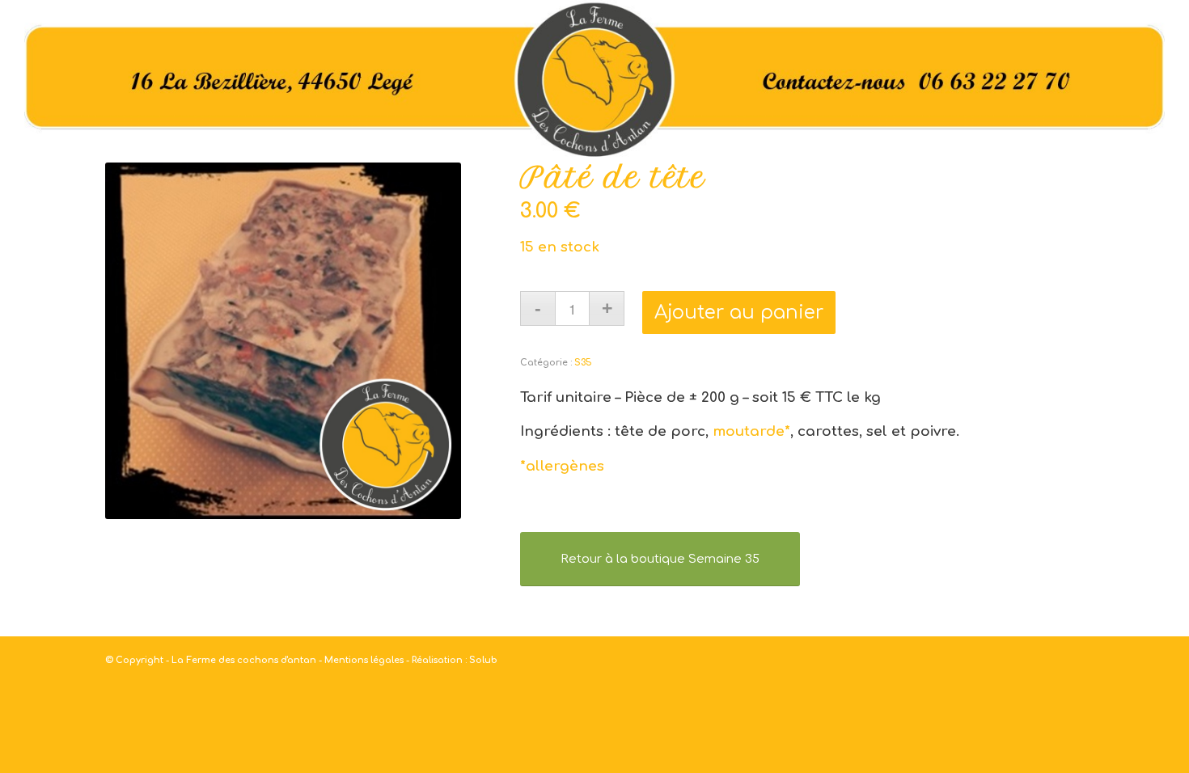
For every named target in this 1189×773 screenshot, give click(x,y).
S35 (583, 362)
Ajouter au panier (738, 312)
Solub (483, 660)
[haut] (594, 81)
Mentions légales (364, 660)
